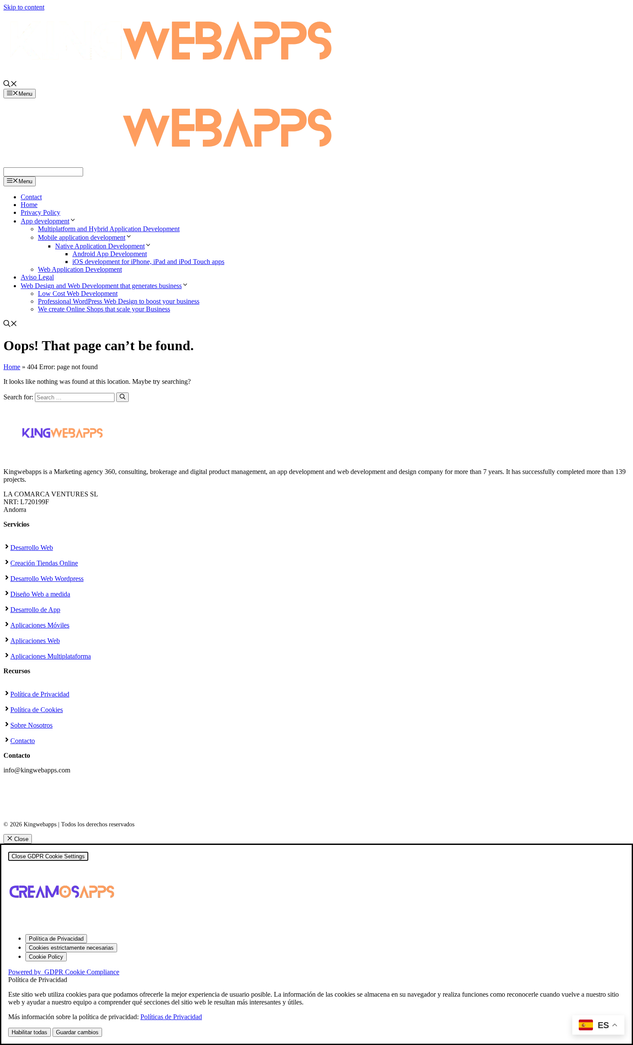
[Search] (122, 397)
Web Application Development (80, 269)
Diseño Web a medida (40, 594)
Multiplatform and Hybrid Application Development (109, 228)
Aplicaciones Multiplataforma (50, 656)
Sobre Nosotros (31, 725)
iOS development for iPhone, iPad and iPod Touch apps (148, 261)
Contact (31, 197)
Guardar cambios (77, 1032)
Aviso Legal (37, 277)
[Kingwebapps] (171, 163)
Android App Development (109, 253)
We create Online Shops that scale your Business (104, 309)
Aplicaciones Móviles (39, 625)
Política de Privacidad (39, 694)
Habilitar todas (29, 1032)
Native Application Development (100, 246)
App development (45, 221)
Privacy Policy (40, 212)
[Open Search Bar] (10, 84)
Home (29, 204)
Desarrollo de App (35, 609)
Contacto (22, 740)
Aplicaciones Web (35, 640)
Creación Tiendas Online (44, 563)
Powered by (63, 972)
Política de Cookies (36, 709)
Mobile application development (81, 237)
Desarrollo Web (31, 547)
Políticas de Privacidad (171, 1016)
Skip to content (23, 7)
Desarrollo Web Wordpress (47, 578)
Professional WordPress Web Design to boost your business (118, 301)
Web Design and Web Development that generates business (101, 285)
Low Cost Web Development (78, 293)
